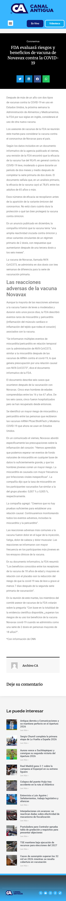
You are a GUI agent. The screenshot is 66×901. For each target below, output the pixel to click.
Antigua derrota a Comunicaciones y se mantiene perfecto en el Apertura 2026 (39, 723)
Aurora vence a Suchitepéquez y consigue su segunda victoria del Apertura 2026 (37, 753)
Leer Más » (24, 730)
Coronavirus (33, 41)
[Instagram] (50, 893)
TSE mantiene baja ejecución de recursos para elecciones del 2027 (38, 844)
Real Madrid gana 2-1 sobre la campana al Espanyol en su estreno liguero (39, 769)
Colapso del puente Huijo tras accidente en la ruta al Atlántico (37, 783)
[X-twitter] (41, 893)
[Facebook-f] (55, 893)
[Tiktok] (60, 893)
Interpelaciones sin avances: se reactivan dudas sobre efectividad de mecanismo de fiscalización (39, 814)
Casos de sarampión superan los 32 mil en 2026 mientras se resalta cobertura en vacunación (39, 859)
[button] (10, 23)
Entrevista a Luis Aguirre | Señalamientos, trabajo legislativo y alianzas (39, 798)
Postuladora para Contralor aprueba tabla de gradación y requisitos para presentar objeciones (39, 829)
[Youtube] (45, 893)
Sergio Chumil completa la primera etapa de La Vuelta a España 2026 (38, 738)
